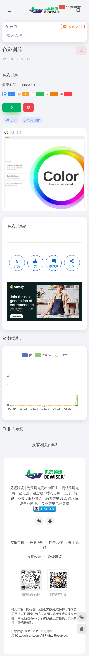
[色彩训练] (11, 107)
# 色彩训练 (31, 120)
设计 (13, 120)
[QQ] (49, 521)
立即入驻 (75, 26)
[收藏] (81, 50)
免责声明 (37, 542)
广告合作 (56, 542)
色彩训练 (15, 226)
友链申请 (17, 542)
